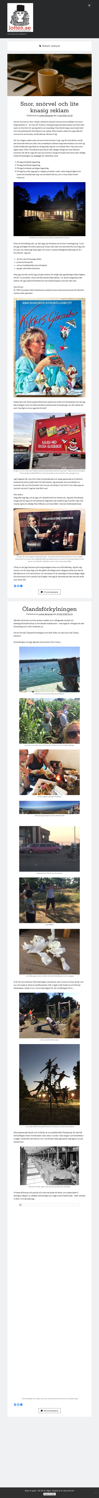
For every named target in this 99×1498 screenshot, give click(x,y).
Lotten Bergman (46, 115)
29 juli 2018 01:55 (65, 614)
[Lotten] (20, 31)
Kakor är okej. (49, 1494)
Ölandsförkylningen (49, 609)
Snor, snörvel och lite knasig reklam (49, 75)
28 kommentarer (51, 1410)
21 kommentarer (51, 592)
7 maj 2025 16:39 (64, 115)
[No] (95, 1492)
